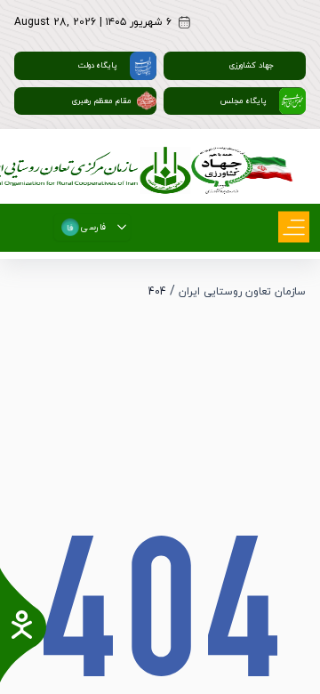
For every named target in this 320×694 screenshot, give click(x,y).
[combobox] (84, 227)
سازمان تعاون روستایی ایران (242, 292)
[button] (122, 227)
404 (157, 292)
